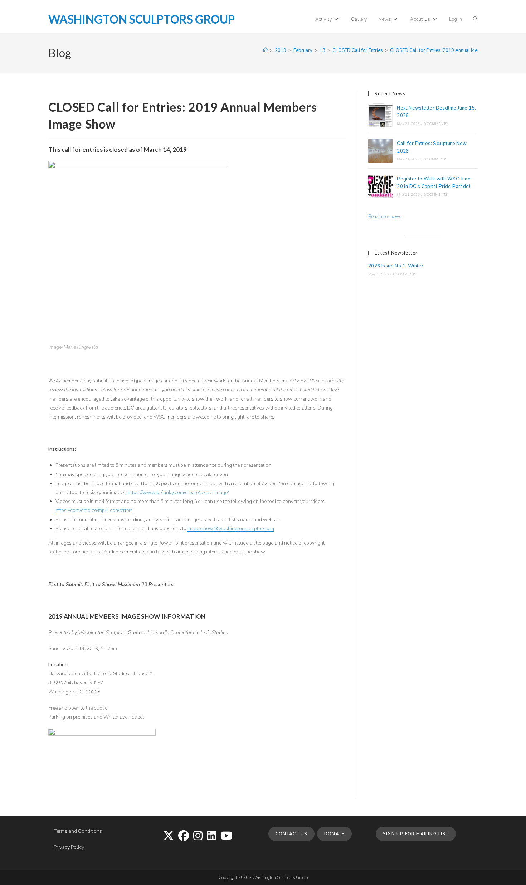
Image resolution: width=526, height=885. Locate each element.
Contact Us (291, 834)
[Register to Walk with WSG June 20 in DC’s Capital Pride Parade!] (380, 186)
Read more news (384, 216)
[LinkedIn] (211, 836)
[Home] (265, 50)
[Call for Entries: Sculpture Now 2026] (380, 151)
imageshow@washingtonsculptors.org (230, 528)
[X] (168, 836)
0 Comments (435, 123)
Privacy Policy (69, 847)
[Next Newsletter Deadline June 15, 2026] (380, 115)
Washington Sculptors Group (141, 19)
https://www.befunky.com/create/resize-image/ (178, 492)
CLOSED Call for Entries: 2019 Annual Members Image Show (454, 50)
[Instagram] (198, 836)
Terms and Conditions (78, 831)
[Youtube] (226, 836)
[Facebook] (183, 836)
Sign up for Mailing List (416, 834)
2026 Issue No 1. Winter (395, 266)
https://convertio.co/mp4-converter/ (93, 510)
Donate (334, 834)
